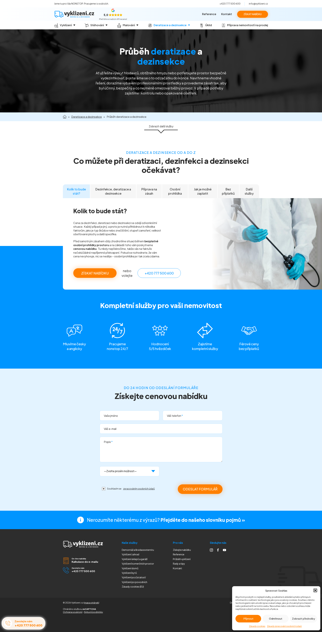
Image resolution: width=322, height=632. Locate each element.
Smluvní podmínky (93, 612)
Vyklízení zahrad (130, 554)
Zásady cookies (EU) (133, 586)
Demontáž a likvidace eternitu (138, 549)
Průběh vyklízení (182, 559)
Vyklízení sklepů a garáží (134, 559)
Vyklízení (134, 582)
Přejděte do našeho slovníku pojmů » (202, 520)
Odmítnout (275, 618)
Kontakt (226, 14)
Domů (64, 117)
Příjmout (248, 618)
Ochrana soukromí (72, 612)
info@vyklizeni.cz (258, 3)
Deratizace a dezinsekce (86, 116)
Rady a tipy (179, 563)
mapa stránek (91, 602)
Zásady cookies (257, 626)
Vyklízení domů (130, 568)
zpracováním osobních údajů (139, 488)
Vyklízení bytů (129, 572)
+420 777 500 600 (230, 3)
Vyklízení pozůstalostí (134, 577)
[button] (315, 590)
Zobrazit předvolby (303, 618)
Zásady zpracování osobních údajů (284, 626)
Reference (209, 14)
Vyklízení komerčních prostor (138, 563)
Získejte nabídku (182, 549)
